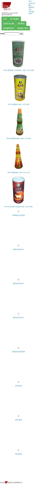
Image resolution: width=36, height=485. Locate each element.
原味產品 (21, 23)
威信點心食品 (22, 28)
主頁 (5, 18)
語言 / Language (32, 2)
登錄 (30, 9)
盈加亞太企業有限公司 (15, 482)
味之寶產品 (14, 18)
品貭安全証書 (8, 23)
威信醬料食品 (8, 28)
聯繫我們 (31, 7)
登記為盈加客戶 (31, 12)
